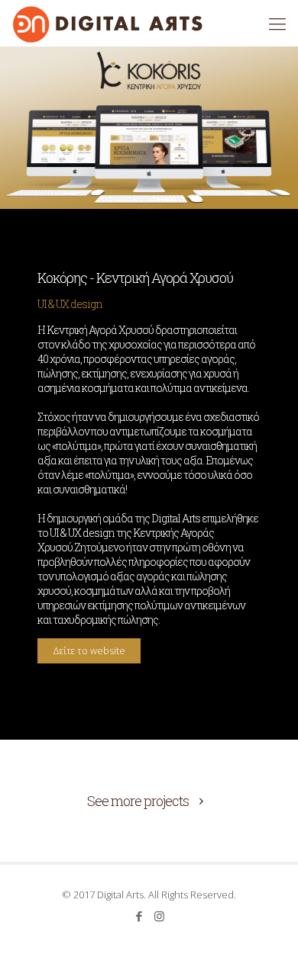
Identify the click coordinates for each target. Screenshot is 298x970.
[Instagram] (159, 915)
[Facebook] (139, 915)
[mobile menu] (277, 23)
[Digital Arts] (106, 23)
